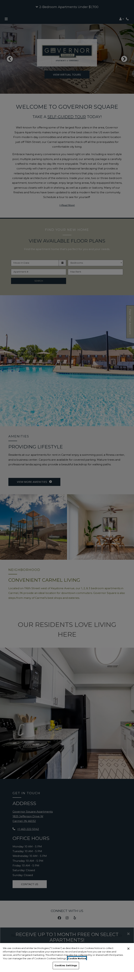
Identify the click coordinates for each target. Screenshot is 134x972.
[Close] (128, 948)
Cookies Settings (66, 965)
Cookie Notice (77, 958)
